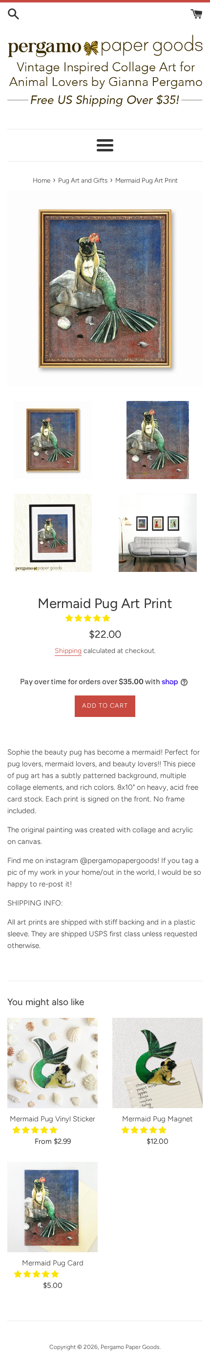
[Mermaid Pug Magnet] (157, 1063)
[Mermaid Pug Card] (52, 1207)
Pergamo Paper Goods (130, 1347)
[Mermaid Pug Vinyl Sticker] (52, 1063)
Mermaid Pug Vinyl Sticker (52, 1119)
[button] (88, 618)
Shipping (68, 650)
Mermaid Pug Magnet (157, 1119)
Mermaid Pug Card (53, 1263)
